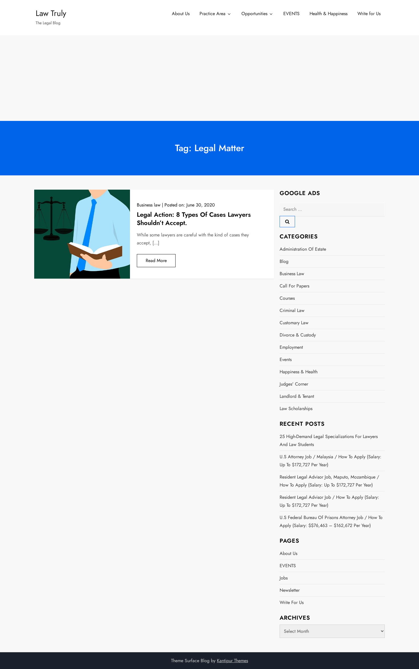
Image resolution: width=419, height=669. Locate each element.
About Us (181, 13)
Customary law (294, 322)
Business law (148, 205)
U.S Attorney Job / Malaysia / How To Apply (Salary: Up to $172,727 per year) (330, 460)
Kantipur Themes (232, 660)
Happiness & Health (299, 371)
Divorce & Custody (298, 335)
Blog (284, 261)
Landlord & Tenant (297, 396)
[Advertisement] (209, 78)
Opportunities (254, 13)
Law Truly (51, 13)
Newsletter (290, 590)
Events (286, 359)
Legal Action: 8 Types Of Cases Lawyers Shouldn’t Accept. (194, 218)
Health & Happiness (328, 13)
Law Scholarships (296, 408)
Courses (287, 298)
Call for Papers (294, 286)
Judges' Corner (294, 384)
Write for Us (369, 13)
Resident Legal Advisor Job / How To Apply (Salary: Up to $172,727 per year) (329, 501)
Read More (156, 260)
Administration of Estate (303, 249)
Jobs (284, 578)
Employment (291, 347)
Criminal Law (292, 310)
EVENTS (291, 13)
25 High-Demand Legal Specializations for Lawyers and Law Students (329, 440)
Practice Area (212, 13)
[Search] (287, 221)
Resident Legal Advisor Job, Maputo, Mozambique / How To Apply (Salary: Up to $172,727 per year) (329, 481)
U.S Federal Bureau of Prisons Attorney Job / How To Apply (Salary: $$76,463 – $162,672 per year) (331, 521)
